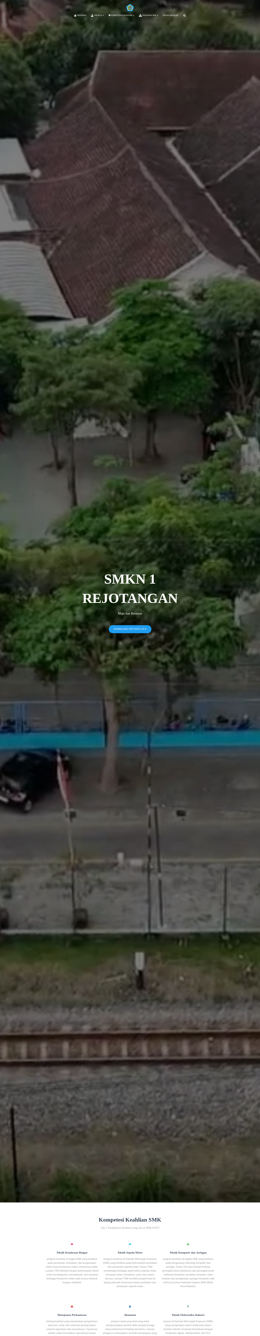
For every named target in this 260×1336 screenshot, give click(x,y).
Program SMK (149, 15)
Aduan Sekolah (170, 15)
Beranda (81, 15)
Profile (98, 15)
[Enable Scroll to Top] (254, 1330)
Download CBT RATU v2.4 (130, 629)
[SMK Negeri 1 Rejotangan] (130, 7)
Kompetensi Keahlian (122, 15)
